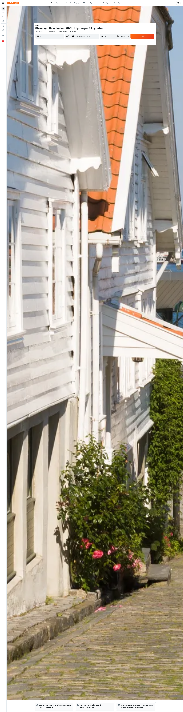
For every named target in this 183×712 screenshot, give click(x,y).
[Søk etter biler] (3, 17)
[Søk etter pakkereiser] (3, 21)
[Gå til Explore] (3, 26)
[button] (3, 3)
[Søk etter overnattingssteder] (3, 13)
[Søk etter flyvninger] (3, 9)
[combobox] (39, 32)
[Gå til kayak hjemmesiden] (13, 3)
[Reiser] (3, 36)
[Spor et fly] (3, 30)
